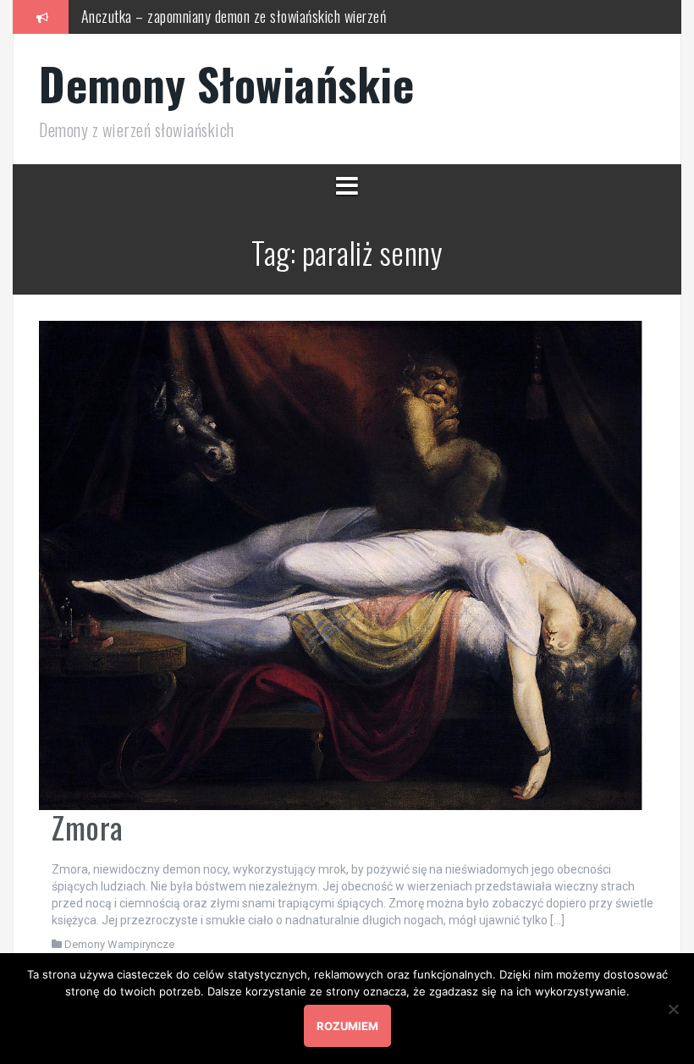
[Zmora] (340, 564)
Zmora (88, 826)
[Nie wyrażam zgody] (672, 1009)
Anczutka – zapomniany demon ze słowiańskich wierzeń (234, 16)
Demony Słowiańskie (226, 83)
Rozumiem (347, 1026)
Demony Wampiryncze (119, 944)
